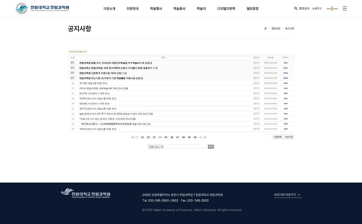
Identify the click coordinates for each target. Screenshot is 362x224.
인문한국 (133, 8)
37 (177, 137)
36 (171, 137)
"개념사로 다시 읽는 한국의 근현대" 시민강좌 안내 (104, 119)
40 (195, 137)
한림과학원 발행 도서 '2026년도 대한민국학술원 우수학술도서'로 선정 (114, 63)
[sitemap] (345, 8)
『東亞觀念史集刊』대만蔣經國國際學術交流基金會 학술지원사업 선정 (115, 124)
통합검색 (304, 8)
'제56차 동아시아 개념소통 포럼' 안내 (97, 129)
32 (148, 137)
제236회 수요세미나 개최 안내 (94, 103)
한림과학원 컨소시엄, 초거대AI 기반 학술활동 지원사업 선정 (109, 78)
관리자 (256, 62)
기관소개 (109, 8)
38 (183, 137)
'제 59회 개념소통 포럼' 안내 (93, 83)
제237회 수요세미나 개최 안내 (94, 93)
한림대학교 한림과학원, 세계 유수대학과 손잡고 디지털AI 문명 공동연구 (116, 68)
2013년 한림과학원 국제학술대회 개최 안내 (100, 88)
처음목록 (277, 137)
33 (154, 137)
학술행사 (156, 8)
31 (142, 137)
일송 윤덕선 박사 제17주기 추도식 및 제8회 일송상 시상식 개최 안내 (113, 113)
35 (166, 137)
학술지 (201, 8)
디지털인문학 (226, 8)
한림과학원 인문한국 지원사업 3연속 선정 (100, 73)
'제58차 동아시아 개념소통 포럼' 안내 (97, 98)
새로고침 (289, 137)
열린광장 (253, 8)
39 (189, 137)
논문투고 (316, 8)
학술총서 (179, 8)
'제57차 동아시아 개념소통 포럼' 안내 (97, 108)
